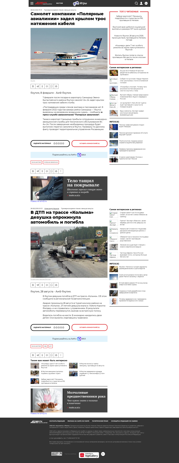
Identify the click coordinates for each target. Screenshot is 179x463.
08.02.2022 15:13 (36, 10)
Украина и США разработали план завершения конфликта (132, 292)
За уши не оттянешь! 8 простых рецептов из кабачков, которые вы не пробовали (134, 72)
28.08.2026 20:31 (36, 208)
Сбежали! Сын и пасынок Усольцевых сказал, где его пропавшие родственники (134, 239)
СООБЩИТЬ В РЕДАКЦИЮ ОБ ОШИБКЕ (124, 421)
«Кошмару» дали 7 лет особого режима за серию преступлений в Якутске (129, 48)
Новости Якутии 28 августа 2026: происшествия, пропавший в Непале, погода (129, 38)
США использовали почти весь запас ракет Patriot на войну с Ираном (133, 275)
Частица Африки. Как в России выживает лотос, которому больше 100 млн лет (133, 255)
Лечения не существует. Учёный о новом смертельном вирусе (132, 246)
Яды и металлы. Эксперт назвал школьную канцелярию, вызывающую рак (132, 113)
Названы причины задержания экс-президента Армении (132, 150)
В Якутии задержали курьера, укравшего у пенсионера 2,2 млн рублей (92, 373)
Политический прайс (100, 421)
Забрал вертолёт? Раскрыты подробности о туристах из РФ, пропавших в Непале (129, 18)
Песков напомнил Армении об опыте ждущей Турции (133, 134)
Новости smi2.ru (39, 201)
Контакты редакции (57, 421)
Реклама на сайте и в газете (78, 421)
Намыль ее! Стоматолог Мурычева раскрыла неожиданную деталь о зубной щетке (133, 231)
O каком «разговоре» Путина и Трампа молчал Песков (130, 158)
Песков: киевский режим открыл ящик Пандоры (131, 125)
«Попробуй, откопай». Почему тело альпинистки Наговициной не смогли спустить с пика (133, 89)
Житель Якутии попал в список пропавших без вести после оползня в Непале (129, 57)
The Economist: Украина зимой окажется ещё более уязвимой (131, 142)
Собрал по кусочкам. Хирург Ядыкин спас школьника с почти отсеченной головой (134, 81)
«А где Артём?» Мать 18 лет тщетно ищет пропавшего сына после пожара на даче (133, 105)
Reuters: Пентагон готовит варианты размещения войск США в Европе (133, 267)
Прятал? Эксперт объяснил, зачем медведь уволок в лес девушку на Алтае (133, 223)
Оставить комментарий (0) (90, 143)
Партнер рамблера (70, 454)
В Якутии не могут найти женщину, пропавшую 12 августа (92, 365)
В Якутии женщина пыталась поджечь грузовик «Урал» (52, 372)
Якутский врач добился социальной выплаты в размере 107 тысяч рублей (129, 28)
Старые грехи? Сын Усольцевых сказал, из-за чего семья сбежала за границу (133, 214)
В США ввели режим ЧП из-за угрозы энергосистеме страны (133, 284)
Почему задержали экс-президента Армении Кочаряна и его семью (132, 300)
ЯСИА (33, 81)
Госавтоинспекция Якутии (41, 279)
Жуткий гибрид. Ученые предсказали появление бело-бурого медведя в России (134, 97)
